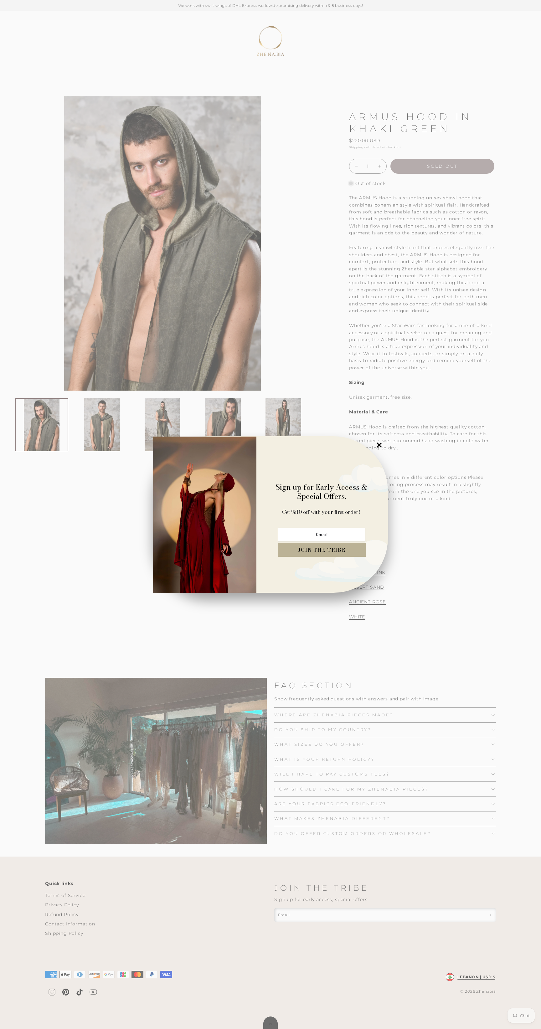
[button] (322, 550)
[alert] (270, 514)
